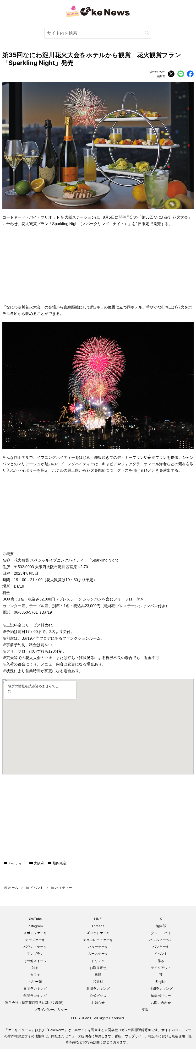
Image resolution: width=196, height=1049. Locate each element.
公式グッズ (98, 996)
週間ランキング (98, 988)
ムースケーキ (98, 954)
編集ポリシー (161, 996)
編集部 (161, 926)
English (160, 982)
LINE (98, 919)
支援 (145, 1009)
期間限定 (59, 863)
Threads (98, 926)
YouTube (35, 919)
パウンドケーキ (35, 947)
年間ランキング (35, 996)
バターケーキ (98, 947)
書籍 (98, 975)
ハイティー (17, 863)
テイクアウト (161, 968)
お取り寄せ (98, 968)
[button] (147, 33)
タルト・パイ (161, 933)
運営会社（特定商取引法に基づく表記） (35, 1003)
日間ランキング (35, 988)
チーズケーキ (35, 940)
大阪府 (39, 863)
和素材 (98, 982)
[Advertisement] (98, 265)
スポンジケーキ (35, 933)
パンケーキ (160, 947)
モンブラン (35, 954)
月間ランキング (161, 988)
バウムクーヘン (161, 940)
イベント (161, 954)
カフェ (35, 975)
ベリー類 (35, 982)
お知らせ (98, 1003)
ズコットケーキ (98, 933)
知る (35, 968)
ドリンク (98, 961)
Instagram (35, 926)
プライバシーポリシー (51, 1009)
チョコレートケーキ (98, 940)
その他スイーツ (35, 961)
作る (161, 961)
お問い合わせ (161, 1003)
